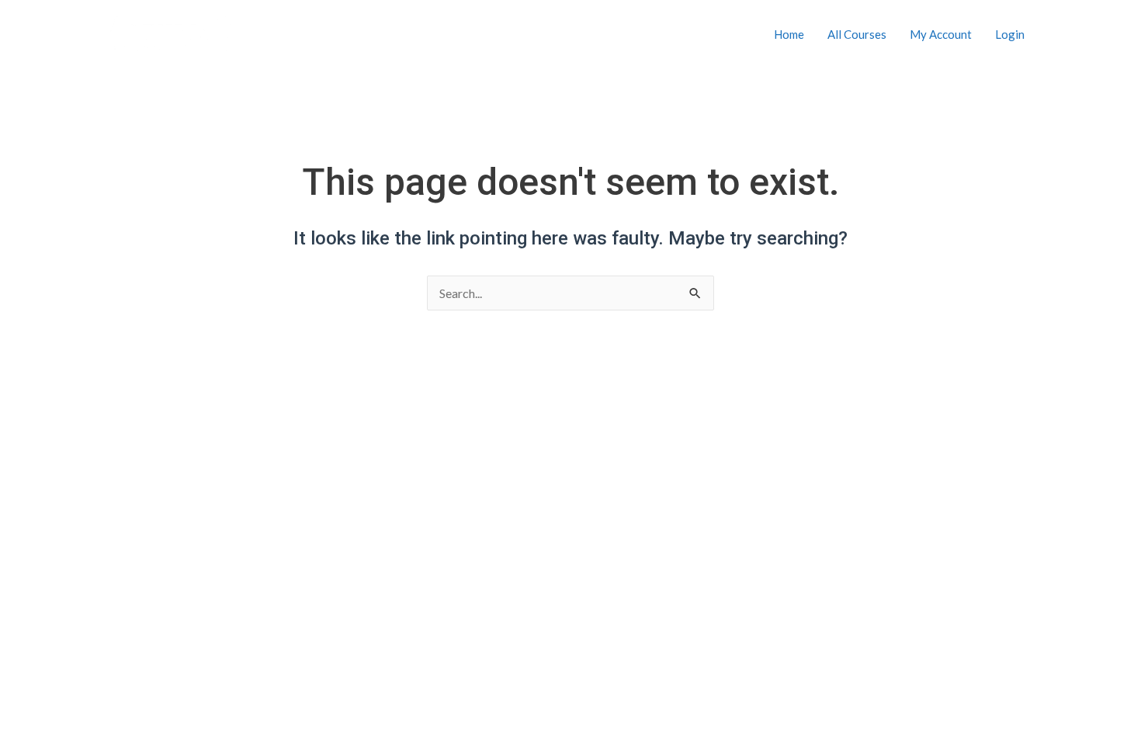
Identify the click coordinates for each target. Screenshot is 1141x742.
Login (1010, 34)
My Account (941, 34)
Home (789, 34)
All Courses (856, 34)
